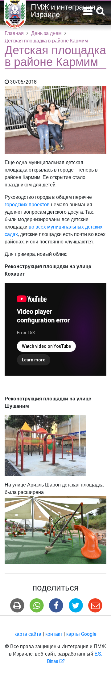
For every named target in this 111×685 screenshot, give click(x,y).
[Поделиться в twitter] (76, 605)
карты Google (81, 634)
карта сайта (27, 634)
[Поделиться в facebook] (56, 605)
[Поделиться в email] (95, 605)
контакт (53, 634)
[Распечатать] (17, 605)
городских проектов (28, 204)
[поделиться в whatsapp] (37, 605)
